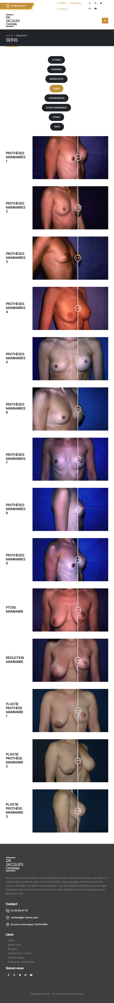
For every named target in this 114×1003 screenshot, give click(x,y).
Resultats (75, 2)
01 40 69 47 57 (18, 6)
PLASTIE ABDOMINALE (56, 108)
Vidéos (62, 2)
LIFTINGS (56, 60)
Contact (63, 8)
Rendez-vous (14, 944)
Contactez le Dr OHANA (19, 953)
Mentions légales (16, 957)
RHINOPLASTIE (56, 79)
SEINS (56, 88)
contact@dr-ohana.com (24, 917)
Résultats (12, 949)
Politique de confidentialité (21, 962)
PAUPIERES (56, 69)
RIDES (57, 127)
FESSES (56, 117)
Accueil (10, 36)
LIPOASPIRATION (56, 98)
